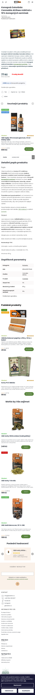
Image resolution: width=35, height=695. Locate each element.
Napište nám (4, 634)
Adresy (3, 648)
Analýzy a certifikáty (6, 621)
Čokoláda (25, 279)
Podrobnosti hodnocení (8, 19)
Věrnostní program (6, 617)
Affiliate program (6, 660)
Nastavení (17, 685)
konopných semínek (8, 179)
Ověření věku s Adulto (7, 628)
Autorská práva (5, 662)
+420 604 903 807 (10, 598)
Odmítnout (9, 691)
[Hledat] (5, 2)
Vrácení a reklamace (7, 625)
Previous (2, 103)
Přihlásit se (18, 584)
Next (33, 103)
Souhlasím (26, 691)
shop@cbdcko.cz (10, 596)
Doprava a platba (6, 614)
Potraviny (25, 265)
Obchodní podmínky (7, 630)
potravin (3, 211)
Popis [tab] (5, 157)
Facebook (7, 601)
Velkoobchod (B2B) (6, 658)
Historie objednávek (6, 646)
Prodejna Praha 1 (5, 612)
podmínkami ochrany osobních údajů (17, 579)
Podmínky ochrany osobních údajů (10, 632)
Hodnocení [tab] (15, 157)
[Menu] (32, 2)
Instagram (7, 603)
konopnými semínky (20, 64)
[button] (17, 444)
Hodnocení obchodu (7, 623)
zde (25, 681)
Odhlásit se (4, 650)
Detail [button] (26, 447)
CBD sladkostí (22, 209)
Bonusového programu (18, 83)
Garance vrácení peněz (7, 619)
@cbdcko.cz (8, 606)
